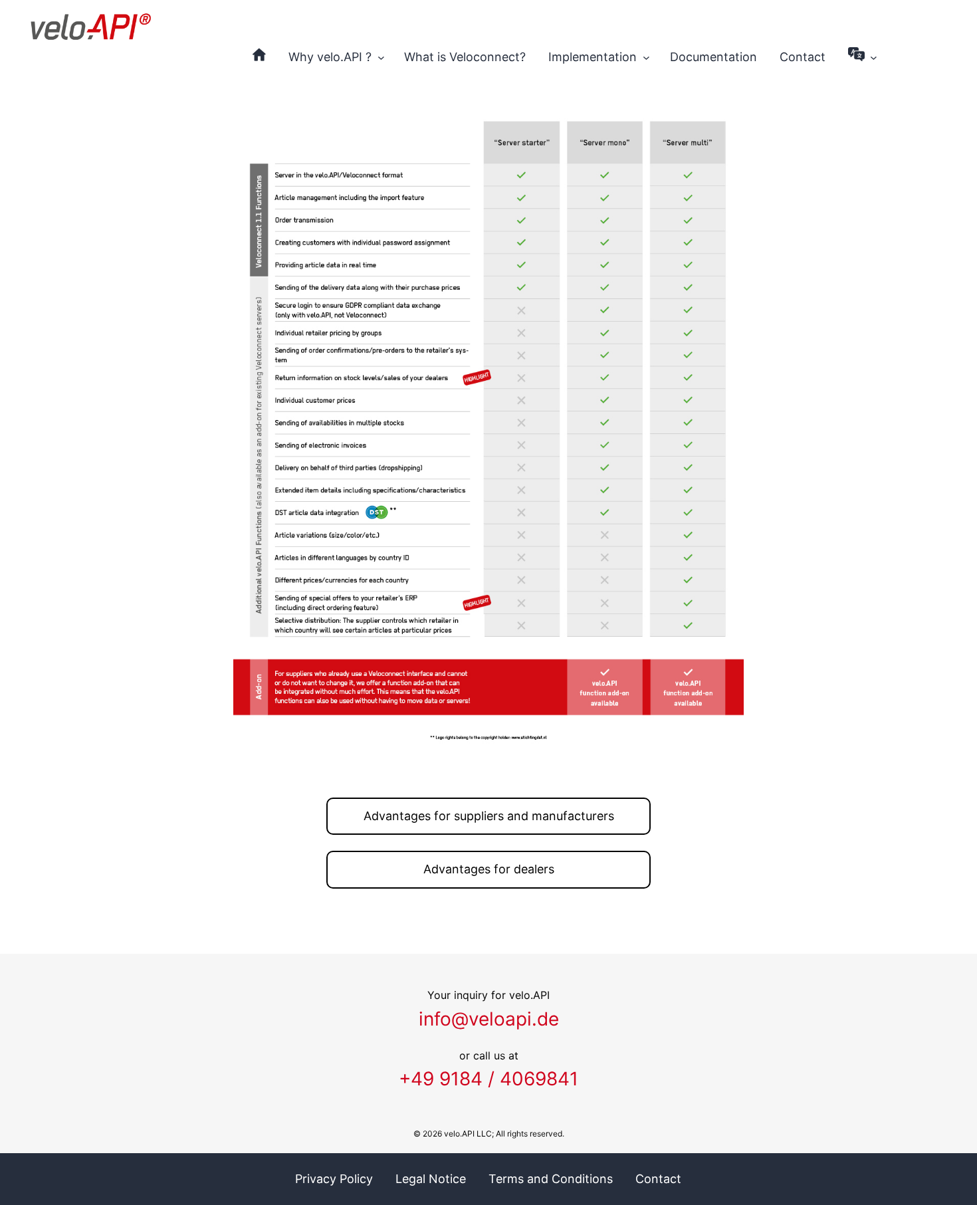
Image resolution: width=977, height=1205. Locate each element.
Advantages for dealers (488, 869)
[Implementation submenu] (646, 57)
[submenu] (873, 57)
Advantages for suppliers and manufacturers (489, 816)
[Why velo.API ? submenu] (381, 57)
